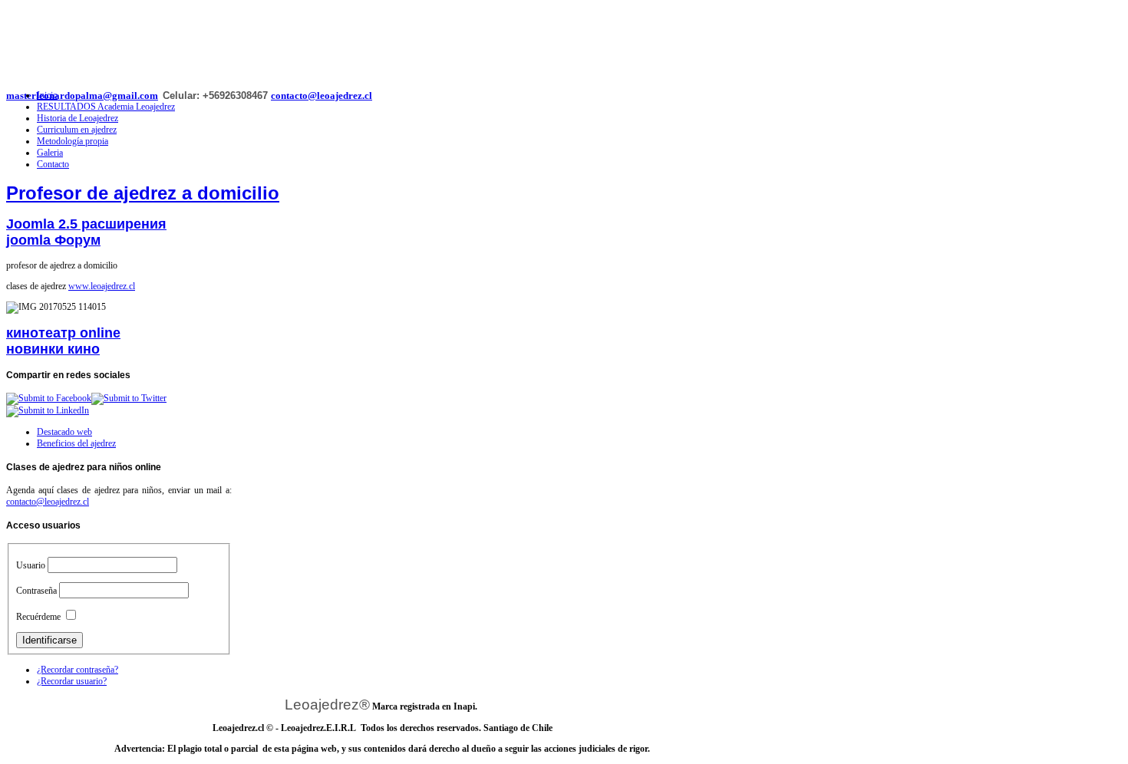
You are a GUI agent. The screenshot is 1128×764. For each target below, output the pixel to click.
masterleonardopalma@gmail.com (82, 95)
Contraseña (36, 590)
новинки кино (53, 349)
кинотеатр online (63, 333)
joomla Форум (53, 240)
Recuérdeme (38, 616)
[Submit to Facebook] (48, 398)
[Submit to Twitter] (129, 398)
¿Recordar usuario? (72, 681)
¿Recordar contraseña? (77, 669)
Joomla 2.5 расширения (86, 224)
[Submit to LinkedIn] (47, 410)
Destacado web (64, 431)
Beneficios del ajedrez (76, 443)
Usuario (30, 565)
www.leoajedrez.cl (101, 286)
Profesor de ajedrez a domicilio (142, 193)
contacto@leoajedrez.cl (321, 95)
